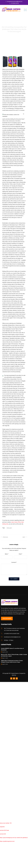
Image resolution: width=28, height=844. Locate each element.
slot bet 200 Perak (4, 830)
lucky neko (2, 708)
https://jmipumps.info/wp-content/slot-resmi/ (11, 781)
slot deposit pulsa (4, 806)
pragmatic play (3, 704)
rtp (0, 686)
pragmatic (2, 826)
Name (6, 554)
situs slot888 (3, 770)
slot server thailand (4, 774)
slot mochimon (3, 763)
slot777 (2, 683)
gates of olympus (4, 726)
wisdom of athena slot (5, 737)
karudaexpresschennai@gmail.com (14, 1)
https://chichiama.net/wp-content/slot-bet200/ (11, 748)
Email (20, 554)
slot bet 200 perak (4, 777)
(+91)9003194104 (15, 3)
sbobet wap (3, 814)
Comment (14, 562)
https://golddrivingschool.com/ (7, 841)
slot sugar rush (3, 734)
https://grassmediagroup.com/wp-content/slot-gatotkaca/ (14, 837)
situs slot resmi (3, 784)
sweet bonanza (3, 697)
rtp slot (1, 690)
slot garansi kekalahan (5, 701)
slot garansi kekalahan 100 (6, 730)
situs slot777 (3, 712)
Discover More (7, 618)
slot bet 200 (3, 834)
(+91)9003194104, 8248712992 (11, 633)
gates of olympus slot (5, 766)
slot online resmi (4, 719)
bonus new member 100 (5, 823)
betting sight (9, 527)
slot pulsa (2, 792)
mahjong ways (3, 744)
